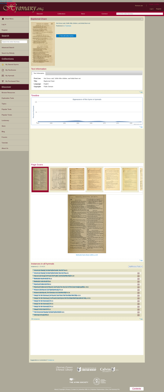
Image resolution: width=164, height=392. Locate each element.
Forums (4, 137)
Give (106, 389)
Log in (152, 9)
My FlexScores (10, 70)
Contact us (51, 360)
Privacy (68, 389)
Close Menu (9, 19)
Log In (4, 24)
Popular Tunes (7, 115)
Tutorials (5, 143)
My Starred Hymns (12, 64)
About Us (5, 148)
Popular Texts (6, 109)
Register (158, 9)
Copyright (62, 389)
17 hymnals (67, 26)
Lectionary (5, 120)
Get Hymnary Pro (114, 389)
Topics (4, 104)
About (56, 389)
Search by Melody (8, 53)
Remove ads (139, 5)
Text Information (39, 73)
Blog (3, 131)
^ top (140, 92)
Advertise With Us (84, 389)
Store (83, 14)
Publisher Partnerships (97, 389)
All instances (35, 319)
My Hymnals (9, 75)
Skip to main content (6, 1)
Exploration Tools (8, 98)
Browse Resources (8, 92)
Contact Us (74, 389)
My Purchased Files (12, 81)
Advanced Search (8, 47)
